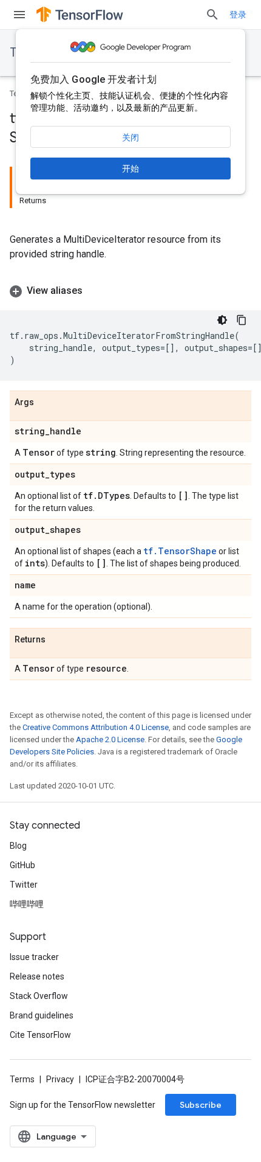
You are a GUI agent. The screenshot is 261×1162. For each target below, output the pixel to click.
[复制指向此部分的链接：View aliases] (95, 291)
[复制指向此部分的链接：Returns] (58, 640)
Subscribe (201, 1104)
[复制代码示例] (241, 320)
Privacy (60, 1079)
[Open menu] (19, 14)
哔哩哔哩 (27, 904)
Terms (22, 1079)
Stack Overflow (39, 996)
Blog (18, 846)
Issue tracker (34, 957)
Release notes (37, 976)
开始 (130, 168)
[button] (130, 291)
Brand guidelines (41, 1015)
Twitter (24, 884)
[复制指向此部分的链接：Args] (46, 402)
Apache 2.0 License (110, 739)
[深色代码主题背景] (222, 320)
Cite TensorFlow (40, 1035)
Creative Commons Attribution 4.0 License (95, 727)
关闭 (130, 137)
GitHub (22, 865)
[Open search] (212, 14)
